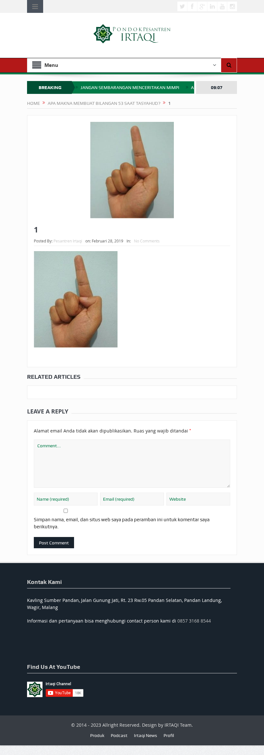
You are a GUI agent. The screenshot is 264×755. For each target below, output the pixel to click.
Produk (97, 735)
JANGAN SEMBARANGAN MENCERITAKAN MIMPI (129, 87)
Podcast (119, 735)
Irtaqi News (145, 735)
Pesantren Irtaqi (67, 240)
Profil (169, 735)
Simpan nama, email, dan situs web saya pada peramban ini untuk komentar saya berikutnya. (122, 523)
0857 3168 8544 (194, 621)
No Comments (147, 240)
